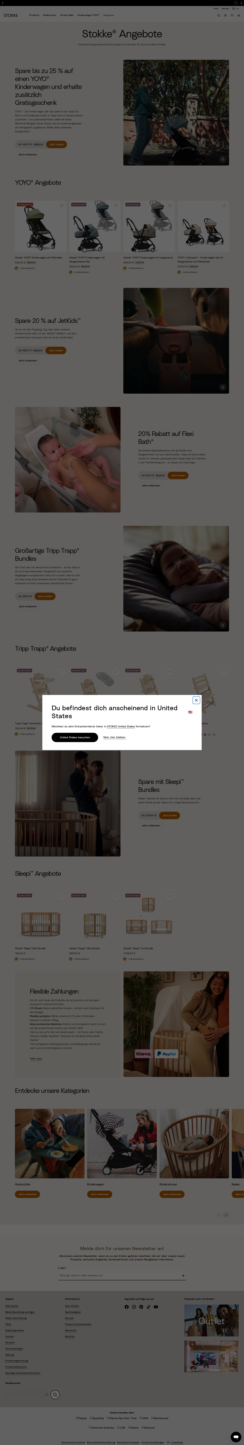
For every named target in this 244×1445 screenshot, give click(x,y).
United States (121, 726)
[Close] (196, 700)
